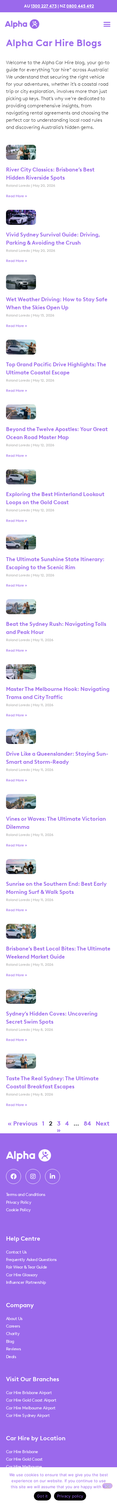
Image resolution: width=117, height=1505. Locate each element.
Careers (13, 1326)
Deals (11, 1356)
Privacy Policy (19, 1202)
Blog (10, 1341)
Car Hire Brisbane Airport (29, 1392)
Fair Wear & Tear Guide (26, 1267)
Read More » (16, 196)
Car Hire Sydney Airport (28, 1415)
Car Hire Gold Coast (24, 1459)
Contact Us (16, 1252)
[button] (107, 24)
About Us (14, 1318)
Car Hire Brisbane (22, 1451)
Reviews (13, 1349)
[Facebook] (13, 1176)
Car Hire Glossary (22, 1274)
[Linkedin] (52, 1176)
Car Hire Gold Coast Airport (31, 1400)
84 (87, 1123)
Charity (13, 1333)
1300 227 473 (44, 6)
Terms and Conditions (25, 1194)
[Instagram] (33, 1176)
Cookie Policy (18, 1209)
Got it (42, 1496)
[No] (107, 1486)
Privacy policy (70, 1496)
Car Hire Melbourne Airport (31, 1408)
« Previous (23, 1123)
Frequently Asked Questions (31, 1259)
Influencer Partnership (26, 1282)
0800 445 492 (80, 6)
